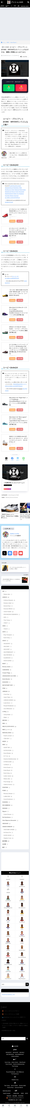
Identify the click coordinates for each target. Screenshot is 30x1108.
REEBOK (5, 808)
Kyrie (8, 922)
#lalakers (21, 193)
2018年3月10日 (9, 202)
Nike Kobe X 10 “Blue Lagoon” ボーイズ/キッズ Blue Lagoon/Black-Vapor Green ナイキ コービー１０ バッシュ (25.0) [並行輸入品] (18, 420)
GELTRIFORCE (9, 655)
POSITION (6, 787)
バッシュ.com (16, 2)
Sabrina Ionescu (9, 784)
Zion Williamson (9, 708)
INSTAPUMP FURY (8, 685)
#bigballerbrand (9, 187)
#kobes (12, 195)
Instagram (15, 555)
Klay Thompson (9, 634)
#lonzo (13, 191)
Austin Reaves (8, 814)
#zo (18, 193)
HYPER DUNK (8, 761)
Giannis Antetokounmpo (11, 759)
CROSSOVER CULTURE (9, 676)
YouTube (20, 555)
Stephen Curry (8, 838)
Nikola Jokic (8, 594)
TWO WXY (7, 738)
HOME (15, 1046)
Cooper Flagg (7, 672)
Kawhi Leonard (8, 735)
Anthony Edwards (9, 600)
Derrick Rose (8, 606)
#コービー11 (15, 276)
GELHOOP (7, 649)
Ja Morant (7, 764)
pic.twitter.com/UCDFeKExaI (12, 197)
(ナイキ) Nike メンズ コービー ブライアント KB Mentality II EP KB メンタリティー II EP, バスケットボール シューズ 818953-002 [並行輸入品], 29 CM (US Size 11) (18, 349)
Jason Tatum (8, 697)
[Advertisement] (15, 25)
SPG (6, 617)
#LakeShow (12, 186)
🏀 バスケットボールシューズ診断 (10, 1014)
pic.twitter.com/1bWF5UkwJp (14, 386)
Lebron (22, 914)
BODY (4, 663)
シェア (9, 1106)
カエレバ (15, 216)
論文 (4, 847)
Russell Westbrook (9, 705)
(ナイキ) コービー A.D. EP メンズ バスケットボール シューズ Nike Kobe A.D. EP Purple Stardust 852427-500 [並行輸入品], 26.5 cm (18, 232)
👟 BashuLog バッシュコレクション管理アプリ (14, 1017)
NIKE (17, 495)
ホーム (3, 1106)
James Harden (8, 611)
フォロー (15, 1106)
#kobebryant (8, 191)
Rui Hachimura (7, 817)
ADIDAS (5, 597)
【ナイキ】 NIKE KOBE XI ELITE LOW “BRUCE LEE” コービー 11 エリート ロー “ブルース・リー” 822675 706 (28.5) (18, 292)
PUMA (5, 790)
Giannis (8, 914)
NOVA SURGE (8, 660)
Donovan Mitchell (22, 957)
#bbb (20, 187)
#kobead (17, 189)
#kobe (15, 193)
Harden (22, 943)
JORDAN (6, 691)
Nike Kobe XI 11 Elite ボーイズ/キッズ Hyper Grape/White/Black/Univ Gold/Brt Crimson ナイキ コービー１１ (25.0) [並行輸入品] (18, 311)
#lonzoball (18, 186)
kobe (7, 497)
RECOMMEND (7, 805)
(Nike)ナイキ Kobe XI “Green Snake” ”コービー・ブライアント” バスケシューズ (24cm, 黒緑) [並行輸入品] (18, 329)
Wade (6, 717)
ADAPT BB (7, 747)
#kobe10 (19, 384)
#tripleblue (16, 187)
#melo (17, 191)
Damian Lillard (8, 603)
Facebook (10, 555)
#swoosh (16, 195)
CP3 (22, 893)
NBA (4, 723)
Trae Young (7, 620)
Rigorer (5, 811)
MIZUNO (5, 720)
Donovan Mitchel (9, 608)
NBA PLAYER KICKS (9, 726)
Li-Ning (5, 711)
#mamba (7, 195)
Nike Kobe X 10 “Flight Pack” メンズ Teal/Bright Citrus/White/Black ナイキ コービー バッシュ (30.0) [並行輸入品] (18, 401)
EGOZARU (6, 682)
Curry (8, 886)
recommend (14, 497)
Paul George (8, 781)
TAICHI (6, 629)
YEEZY (6, 623)
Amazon (13, 221)
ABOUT (4, 1020)
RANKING (6, 802)
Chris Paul (7, 694)
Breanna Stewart (9, 793)
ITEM (4, 688)
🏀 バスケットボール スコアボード (10, 1011)
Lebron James (8, 776)
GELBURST (8, 643)
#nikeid (15, 384)
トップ (27, 1106)
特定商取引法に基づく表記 (8, 1030)
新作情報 (5, 841)
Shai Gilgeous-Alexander (10, 820)
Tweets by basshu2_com (8, 994)
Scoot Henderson (9, 799)
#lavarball (21, 191)
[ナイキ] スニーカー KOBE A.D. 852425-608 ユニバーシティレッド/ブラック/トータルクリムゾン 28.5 (18, 212)
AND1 (4, 625)
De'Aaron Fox (8, 832)
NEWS (5, 741)
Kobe (22, 929)
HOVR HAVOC (8, 835)
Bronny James (7, 666)
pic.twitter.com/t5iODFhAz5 (12, 278)
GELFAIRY (7, 646)
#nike (12, 189)
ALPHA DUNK (8, 750)
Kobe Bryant (11, 495)
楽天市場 (20, 221)
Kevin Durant (8, 767)
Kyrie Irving (7, 637)
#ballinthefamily (9, 193)
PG (8, 929)
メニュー (21, 1106)
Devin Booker (7, 679)
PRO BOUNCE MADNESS (11, 614)
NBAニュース (7, 729)
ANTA (4, 631)
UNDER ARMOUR (8, 826)
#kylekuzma (8, 189)
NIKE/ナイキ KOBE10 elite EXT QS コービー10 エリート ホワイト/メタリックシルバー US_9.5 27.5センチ (18, 439)
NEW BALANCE (25, 6)
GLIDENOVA (8, 657)
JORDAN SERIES (9, 700)
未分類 (4, 844)
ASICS (5, 640)
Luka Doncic (8, 703)
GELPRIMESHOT (9, 652)
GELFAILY (21, 1052)
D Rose (8, 950)
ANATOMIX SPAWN (10, 829)
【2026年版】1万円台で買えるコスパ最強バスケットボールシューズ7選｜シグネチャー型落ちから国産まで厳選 (15, 1025)
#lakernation (22, 189)
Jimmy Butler (8, 714)
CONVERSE (6, 669)
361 (4, 591)
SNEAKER (6, 823)
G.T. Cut (7, 756)
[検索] (27, 984)
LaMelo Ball (8, 796)
